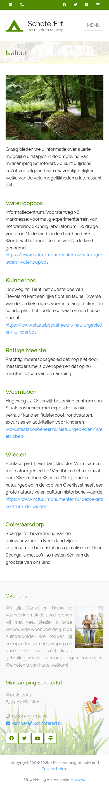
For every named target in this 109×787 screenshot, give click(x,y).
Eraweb (78, 779)
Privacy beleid (55, 769)
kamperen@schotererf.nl (36, 723)
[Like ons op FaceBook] (64, 5)
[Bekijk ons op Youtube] (86, 5)
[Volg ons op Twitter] (75, 5)
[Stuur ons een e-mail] (11, 5)
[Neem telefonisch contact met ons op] (23, 5)
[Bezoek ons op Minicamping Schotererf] (97, 5)
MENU (93, 25)
